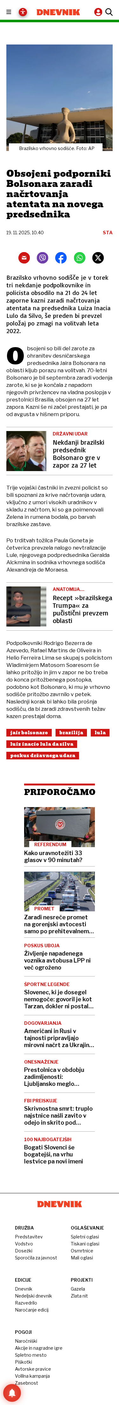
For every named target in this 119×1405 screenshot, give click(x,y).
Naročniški (26, 1341)
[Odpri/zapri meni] (14, 12)
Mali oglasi (82, 1257)
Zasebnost (26, 1383)
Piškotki (23, 1362)
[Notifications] (12, 1393)
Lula (100, 732)
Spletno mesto (31, 1355)
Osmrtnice (82, 1250)
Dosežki (23, 1250)
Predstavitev (29, 1236)
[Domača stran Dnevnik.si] (58, 12)
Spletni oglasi (85, 1236)
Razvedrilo (26, 1303)
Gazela (78, 1289)
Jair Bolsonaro (29, 732)
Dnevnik (23, 1289)
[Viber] (42, 258)
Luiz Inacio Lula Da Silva (41, 744)
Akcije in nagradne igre (39, 1348)
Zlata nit (79, 1296)
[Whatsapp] (79, 258)
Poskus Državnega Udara (42, 755)
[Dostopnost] (23, 12)
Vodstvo (24, 1243)
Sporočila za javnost (36, 1257)
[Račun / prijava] (99, 12)
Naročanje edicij (32, 1309)
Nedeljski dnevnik (33, 1296)
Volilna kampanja (32, 1376)
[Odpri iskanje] (108, 12)
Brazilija (71, 732)
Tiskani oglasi (85, 1243)
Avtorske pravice (33, 1369)
